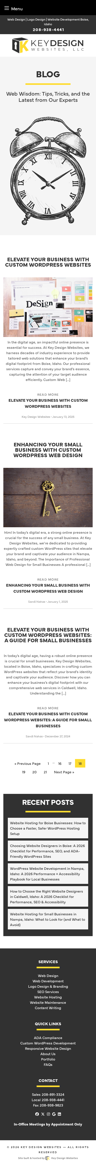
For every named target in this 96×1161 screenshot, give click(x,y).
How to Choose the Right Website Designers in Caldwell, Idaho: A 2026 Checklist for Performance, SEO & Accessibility (46, 896)
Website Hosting (48, 996)
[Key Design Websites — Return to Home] (48, 44)
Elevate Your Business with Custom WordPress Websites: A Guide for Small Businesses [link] (48, 717)
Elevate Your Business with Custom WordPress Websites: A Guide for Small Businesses (48, 635)
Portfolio (48, 1058)
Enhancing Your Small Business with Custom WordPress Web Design (48, 449)
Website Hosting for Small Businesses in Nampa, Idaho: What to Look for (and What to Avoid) (47, 919)
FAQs (48, 1064)
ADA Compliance (48, 1037)
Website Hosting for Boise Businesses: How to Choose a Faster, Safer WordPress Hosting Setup (48, 828)
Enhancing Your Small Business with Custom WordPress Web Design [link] (48, 585)
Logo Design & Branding (48, 986)
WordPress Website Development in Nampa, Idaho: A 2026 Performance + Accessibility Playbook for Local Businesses (47, 873)
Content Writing (48, 1007)
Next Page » (64, 771)
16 (59, 763)
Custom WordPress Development (48, 1042)
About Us (48, 1053)
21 (45, 771)
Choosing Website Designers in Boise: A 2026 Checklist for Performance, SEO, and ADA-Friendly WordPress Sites (47, 851)
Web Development (48, 980)
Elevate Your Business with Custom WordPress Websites (48, 262)
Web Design (48, 975)
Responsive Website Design (48, 1048)
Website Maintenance (48, 1002)
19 (23, 771)
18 (80, 763)
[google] (54, 1113)
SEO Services (48, 991)
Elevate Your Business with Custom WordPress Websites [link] (48, 400)
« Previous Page (28, 763)
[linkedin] (59, 1113)
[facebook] (37, 1113)
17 (70, 763)
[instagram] (48, 1113)
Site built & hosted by (48, 1158)
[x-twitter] (43, 1113)
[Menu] (6, 8)
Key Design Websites (41, 1147)
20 (34, 771)
